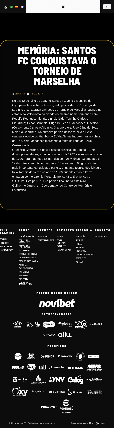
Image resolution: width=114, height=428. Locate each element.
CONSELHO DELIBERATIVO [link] (25, 241)
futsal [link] (60, 236)
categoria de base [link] (46, 240)
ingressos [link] (4, 243)
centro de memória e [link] (85, 254)
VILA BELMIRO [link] (24, 250)
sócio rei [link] (4, 239)
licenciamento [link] (6, 250)
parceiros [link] (23, 275)
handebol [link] (61, 243)
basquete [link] (61, 246)
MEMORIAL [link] (23, 264)
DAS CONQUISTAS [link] (26, 268)
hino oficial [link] (81, 251)
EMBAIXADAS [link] (24, 272)
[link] (6, 7)
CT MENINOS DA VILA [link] (27, 257)
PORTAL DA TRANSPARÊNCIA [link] (25, 283)
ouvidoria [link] (23, 279)
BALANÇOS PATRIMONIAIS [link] (24, 246)
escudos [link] (80, 247)
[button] (63, 6)
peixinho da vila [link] (64, 249)
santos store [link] (6, 246)
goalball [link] (61, 240)
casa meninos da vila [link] (28, 261)
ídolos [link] (79, 244)
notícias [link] (79, 262)
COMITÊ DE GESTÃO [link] (26, 236)
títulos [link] (79, 240)
